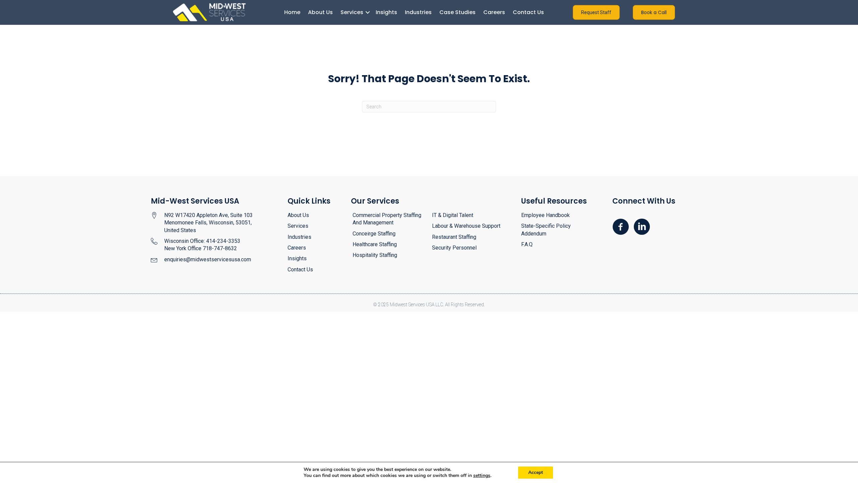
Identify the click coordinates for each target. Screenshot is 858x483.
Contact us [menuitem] (528, 12)
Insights (297, 258)
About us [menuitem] (320, 12)
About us (298, 215)
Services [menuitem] (352, 12)
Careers (297, 248)
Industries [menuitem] (418, 12)
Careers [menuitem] (494, 12)
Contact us (300, 269)
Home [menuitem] (292, 12)
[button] (367, 12)
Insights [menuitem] (386, 12)
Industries (299, 237)
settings (481, 476)
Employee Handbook (545, 215)
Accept (535, 472)
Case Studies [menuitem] (457, 12)
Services (298, 226)
